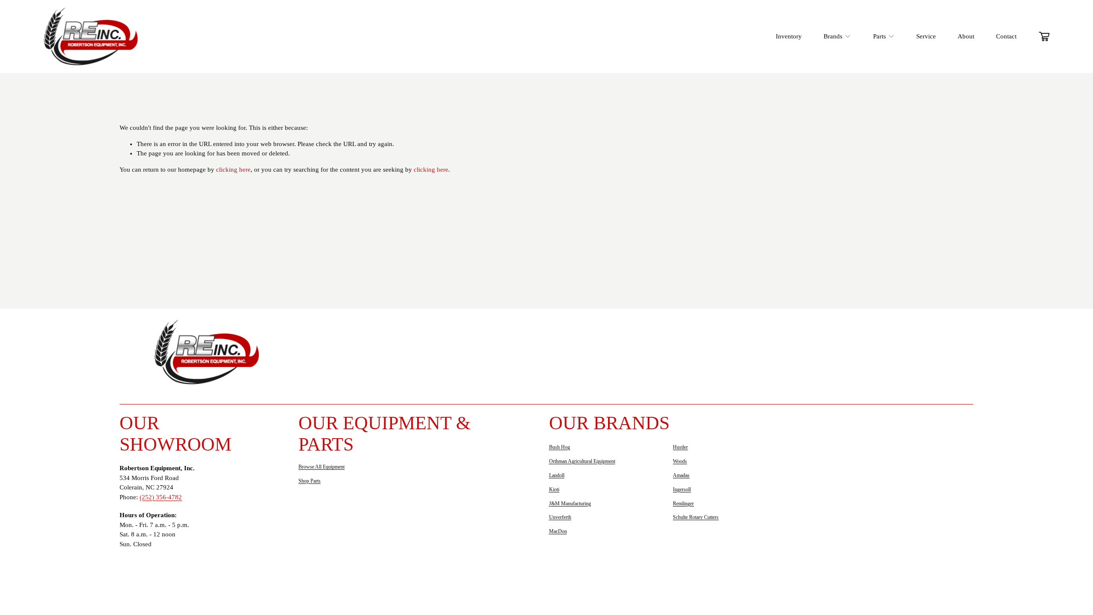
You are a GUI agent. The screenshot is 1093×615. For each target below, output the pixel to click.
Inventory (789, 36)
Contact (1006, 36)
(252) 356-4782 (161, 497)
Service (926, 36)
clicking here (233, 169)
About (966, 36)
